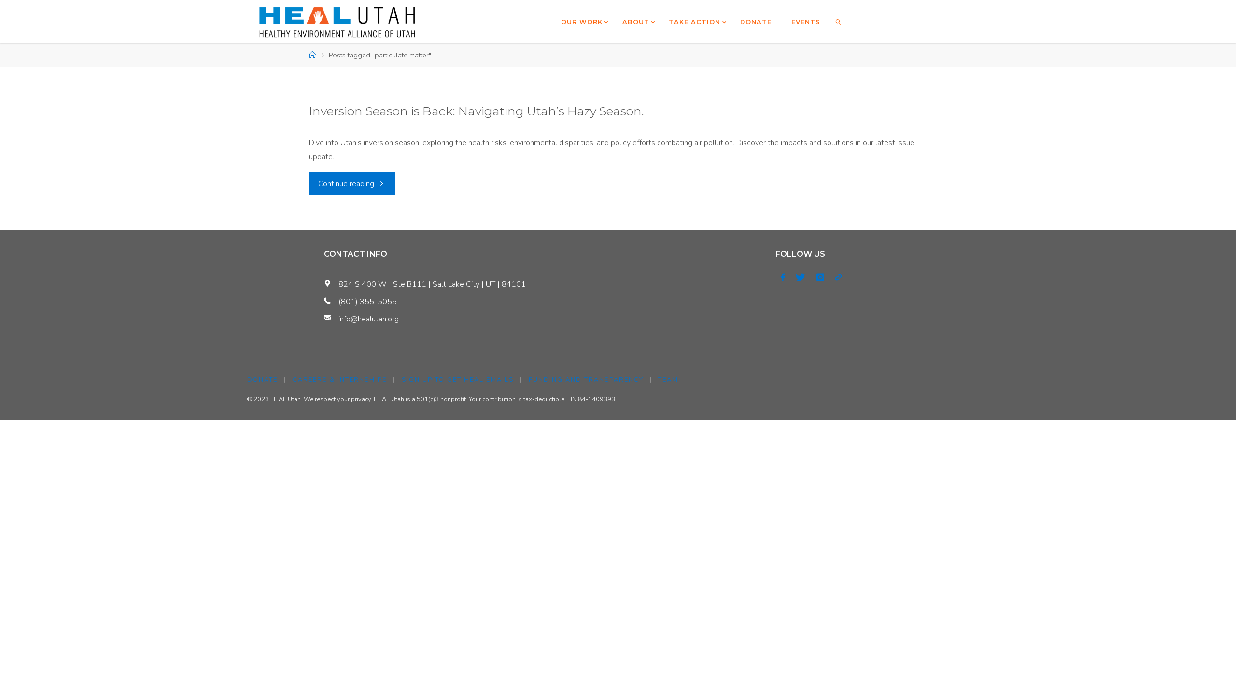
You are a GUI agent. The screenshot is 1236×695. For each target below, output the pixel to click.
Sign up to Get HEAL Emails (458, 379)
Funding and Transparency (586, 379)
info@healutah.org (368, 319)
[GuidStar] (838, 277)
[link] (838, 21)
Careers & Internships (340, 379)
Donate (262, 379)
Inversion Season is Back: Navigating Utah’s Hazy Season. (476, 111)
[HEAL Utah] (337, 21)
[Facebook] (782, 277)
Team (668, 379)
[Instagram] (820, 277)
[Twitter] (800, 277)
